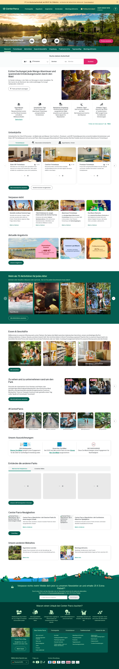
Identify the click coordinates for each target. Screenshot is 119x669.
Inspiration (48, 9)
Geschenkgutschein (78, 644)
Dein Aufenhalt (40, 650)
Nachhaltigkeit (40, 643)
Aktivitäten (28, 49)
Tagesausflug (76, 49)
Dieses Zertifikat (16, 450)
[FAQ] (115, 9)
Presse (38, 647)
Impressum (94, 639)
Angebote (39, 9)
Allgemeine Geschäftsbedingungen (98, 636)
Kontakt (56, 635)
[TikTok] (44, 662)
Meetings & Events (71, 9)
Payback (75, 640)
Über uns (38, 641)
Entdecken (59, 9)
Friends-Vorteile (58, 642)
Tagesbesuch (76, 642)
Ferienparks (29, 9)
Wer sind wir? (39, 635)
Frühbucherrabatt (89, 9)
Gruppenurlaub (77, 637)
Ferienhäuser (17, 49)
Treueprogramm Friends (40, 638)
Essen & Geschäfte (40, 49)
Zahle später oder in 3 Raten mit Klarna (60, 645)
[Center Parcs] (11, 9)
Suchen (90, 61)
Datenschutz (94, 641)
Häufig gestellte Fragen (61, 637)
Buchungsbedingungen (57, 593)
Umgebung (53, 49)
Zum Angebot (89, 2)
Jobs (37, 645)
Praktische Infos (64, 49)
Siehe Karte (18, 119)
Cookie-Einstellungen (97, 643)
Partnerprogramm (59, 640)
